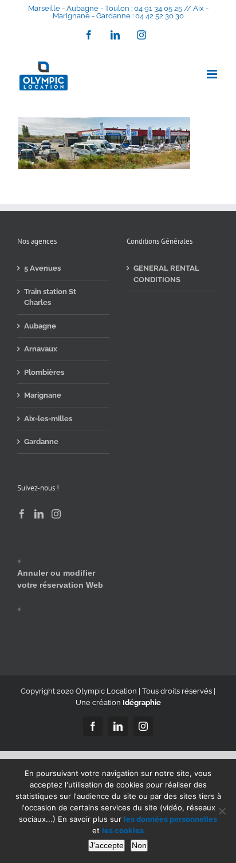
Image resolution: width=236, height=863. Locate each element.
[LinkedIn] (39, 513)
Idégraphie (142, 702)
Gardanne (41, 441)
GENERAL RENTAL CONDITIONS (166, 274)
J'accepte (106, 845)
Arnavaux (40, 349)
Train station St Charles (50, 297)
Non (139, 845)
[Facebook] (21, 513)
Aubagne (40, 326)
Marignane (42, 395)
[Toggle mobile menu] (213, 74)
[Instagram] (56, 513)
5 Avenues (42, 268)
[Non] (221, 811)
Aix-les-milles (48, 418)
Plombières (44, 372)
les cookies (123, 830)
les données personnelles (170, 819)
